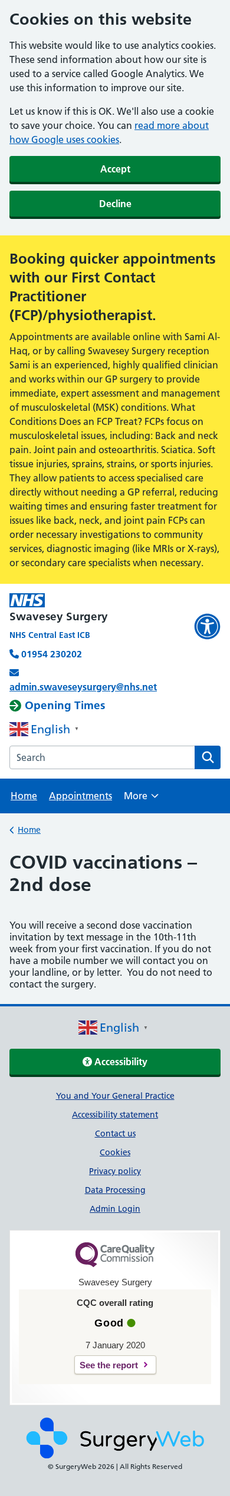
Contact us (115, 1133)
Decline (115, 204)
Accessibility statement (115, 1114)
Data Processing (115, 1190)
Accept (115, 169)
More (141, 799)
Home (24, 796)
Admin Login (115, 1209)
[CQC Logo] (115, 1264)
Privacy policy (115, 1171)
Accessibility (119, 1062)
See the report (109, 1365)
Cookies (115, 1152)
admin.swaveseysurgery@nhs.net (83, 687)
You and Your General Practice (115, 1096)
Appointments (80, 796)
